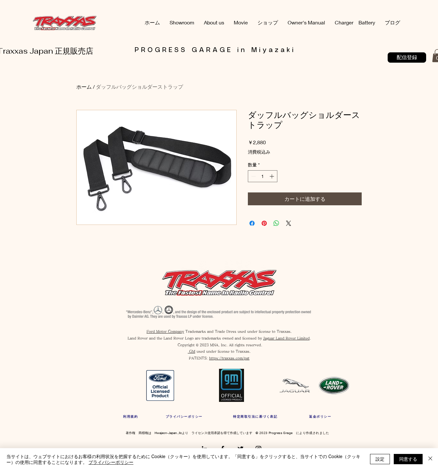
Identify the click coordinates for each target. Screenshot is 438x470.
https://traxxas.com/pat (229, 358)
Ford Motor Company (165, 331)
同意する (408, 459)
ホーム (84, 87)
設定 (379, 459)
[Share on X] (288, 223)
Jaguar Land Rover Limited (286, 338)
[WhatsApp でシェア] (276, 223)
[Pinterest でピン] (264, 223)
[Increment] (272, 176)
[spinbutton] (262, 176)
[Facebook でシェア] (252, 223)
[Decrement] (253, 176)
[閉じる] (430, 459)
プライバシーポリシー (110, 462)
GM (191, 351)
